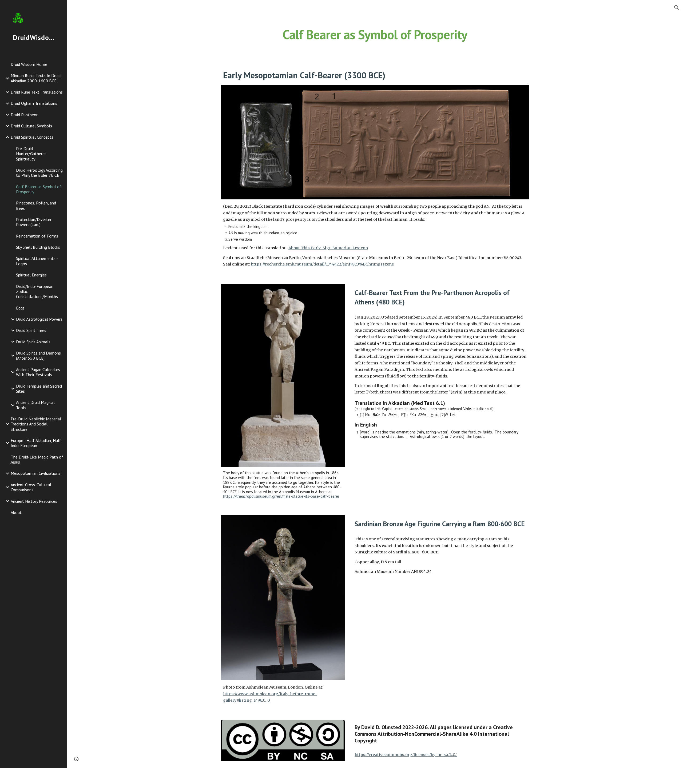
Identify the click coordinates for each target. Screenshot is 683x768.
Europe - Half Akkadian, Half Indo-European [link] (36, 443)
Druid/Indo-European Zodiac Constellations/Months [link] (37, 291)
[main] (374, 33)
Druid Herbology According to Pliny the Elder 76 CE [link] (39, 172)
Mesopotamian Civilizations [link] (35, 473)
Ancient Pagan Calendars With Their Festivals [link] (38, 372)
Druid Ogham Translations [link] (34, 103)
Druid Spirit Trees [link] (31, 330)
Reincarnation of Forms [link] (37, 236)
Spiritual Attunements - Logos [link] (37, 261)
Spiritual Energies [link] (31, 275)
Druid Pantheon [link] (24, 114)
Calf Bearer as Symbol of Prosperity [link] (38, 189)
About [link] (16, 512)
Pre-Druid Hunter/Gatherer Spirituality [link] (31, 154)
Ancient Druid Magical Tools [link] (35, 405)
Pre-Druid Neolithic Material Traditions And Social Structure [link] (36, 424)
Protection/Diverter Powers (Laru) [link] (33, 222)
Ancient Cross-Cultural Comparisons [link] (31, 487)
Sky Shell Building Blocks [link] (38, 247)
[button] (676, 7)
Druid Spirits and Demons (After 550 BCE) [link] (38, 355)
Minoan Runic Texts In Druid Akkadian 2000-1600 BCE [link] (36, 78)
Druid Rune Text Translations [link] (37, 92)
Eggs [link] (20, 308)
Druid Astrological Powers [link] (39, 319)
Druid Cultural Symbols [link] (31, 125)
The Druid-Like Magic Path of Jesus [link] (37, 459)
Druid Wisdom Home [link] (29, 64)
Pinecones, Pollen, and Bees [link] (36, 205)
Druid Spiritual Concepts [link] (32, 137)
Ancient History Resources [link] (34, 501)
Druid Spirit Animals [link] (33, 341)
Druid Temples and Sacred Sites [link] (39, 388)
